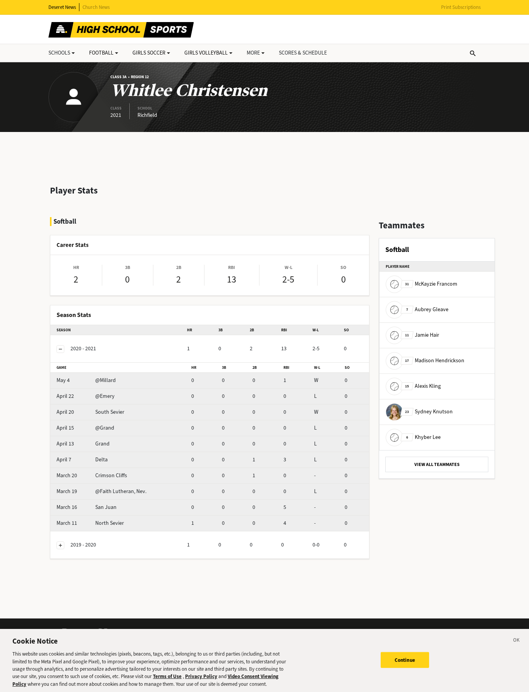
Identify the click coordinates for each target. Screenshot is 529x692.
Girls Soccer (148, 53)
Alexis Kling (423, 386)
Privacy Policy (201, 676)
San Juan (87, 507)
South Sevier (90, 412)
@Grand (85, 428)
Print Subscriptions (461, 7)
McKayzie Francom (431, 284)
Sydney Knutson (429, 411)
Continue (405, 659)
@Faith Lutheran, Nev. (101, 491)
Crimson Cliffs (92, 475)
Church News (96, 7)
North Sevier (90, 523)
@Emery (86, 396)
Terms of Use (167, 676)
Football (101, 53)
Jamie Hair (422, 335)
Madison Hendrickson (434, 360)
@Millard (86, 380)
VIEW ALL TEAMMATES (437, 464)
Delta (82, 459)
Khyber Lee (423, 437)
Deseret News (62, 7)
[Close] (516, 641)
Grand (83, 443)
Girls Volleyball (206, 53)
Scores (303, 53)
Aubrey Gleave (427, 309)
